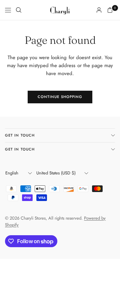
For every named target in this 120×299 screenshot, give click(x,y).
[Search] (18, 10)
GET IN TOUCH (20, 135)
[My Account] (99, 10)
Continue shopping (60, 96)
